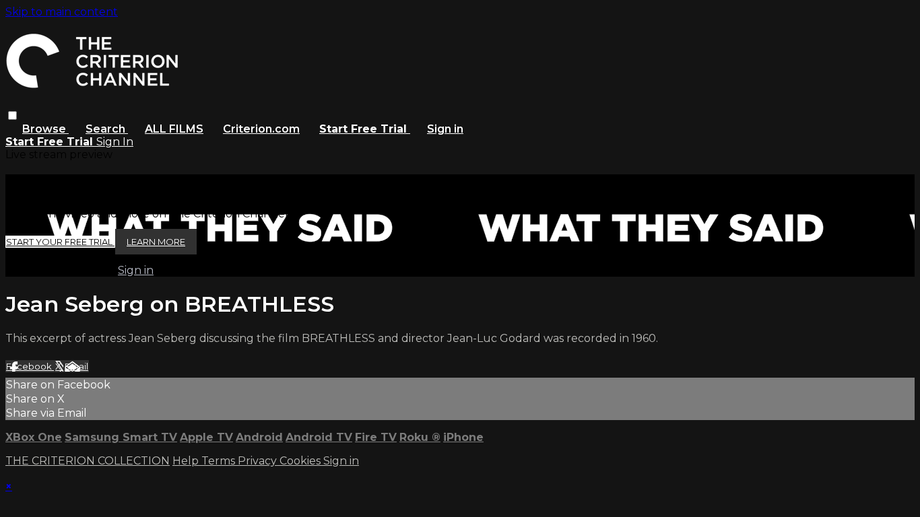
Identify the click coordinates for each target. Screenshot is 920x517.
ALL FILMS (174, 129)
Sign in (445, 129)
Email (76, 366)
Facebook (30, 366)
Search (107, 129)
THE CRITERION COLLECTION (87, 460)
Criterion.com (261, 129)
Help (186, 460)
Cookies (301, 460)
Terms (219, 460)
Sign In (114, 141)
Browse (45, 129)
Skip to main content (61, 11)
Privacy (259, 460)
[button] (12, 115)
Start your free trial (60, 241)
